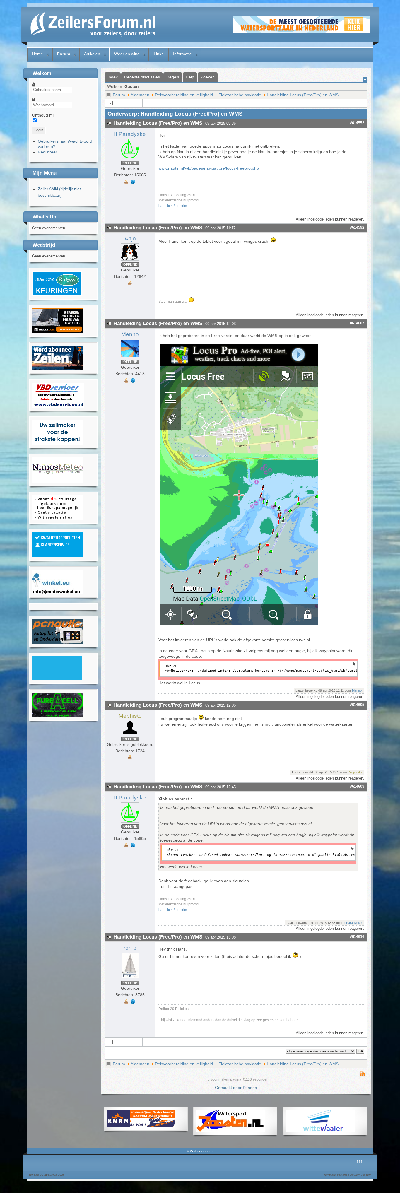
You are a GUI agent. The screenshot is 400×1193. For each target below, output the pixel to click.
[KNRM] (141, 1126)
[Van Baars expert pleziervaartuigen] (57, 678)
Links (158, 54)
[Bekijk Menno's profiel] (130, 357)
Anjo (130, 238)
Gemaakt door (229, 1087)
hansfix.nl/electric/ (172, 206)
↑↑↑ (359, 1161)
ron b (130, 948)
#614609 (357, 786)
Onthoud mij (43, 115)
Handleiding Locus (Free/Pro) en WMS (303, 95)
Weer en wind (127, 54)
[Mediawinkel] (57, 593)
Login (38, 130)
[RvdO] (57, 294)
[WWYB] (57, 518)
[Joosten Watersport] (230, 1130)
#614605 (357, 705)
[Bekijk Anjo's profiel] (130, 260)
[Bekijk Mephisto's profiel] (130, 735)
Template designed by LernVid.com (347, 1174)
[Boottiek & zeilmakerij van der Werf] (57, 331)
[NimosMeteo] (57, 481)
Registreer (47, 152)
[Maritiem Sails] (57, 443)
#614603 (357, 323)
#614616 (357, 936)
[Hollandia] (57, 369)
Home (37, 54)
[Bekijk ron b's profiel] (130, 979)
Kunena (250, 1087)
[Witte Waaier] (320, 1130)
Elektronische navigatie (239, 95)
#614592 (357, 227)
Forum (63, 54)
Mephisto (130, 716)
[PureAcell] (57, 715)
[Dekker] (301, 31)
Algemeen (140, 95)
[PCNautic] (57, 642)
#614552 (357, 123)
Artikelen (92, 54)
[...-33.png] (239, 623)
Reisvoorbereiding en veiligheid (184, 95)
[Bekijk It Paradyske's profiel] (130, 159)
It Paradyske (130, 134)
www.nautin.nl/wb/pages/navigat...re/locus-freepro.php (208, 168)
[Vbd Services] (58, 406)
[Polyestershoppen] (57, 555)
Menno (130, 334)
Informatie (182, 54)
